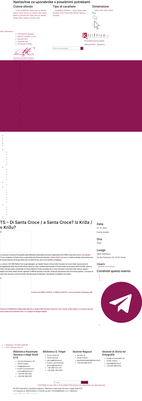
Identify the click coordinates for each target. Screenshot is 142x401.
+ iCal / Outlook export (13, 347)
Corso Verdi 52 (53, 355)
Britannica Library (28, 89)
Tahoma (82, 13)
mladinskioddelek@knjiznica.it (88, 360)
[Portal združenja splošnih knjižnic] (95, 36)
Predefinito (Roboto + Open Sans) (68, 10)
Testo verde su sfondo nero (29, 18)
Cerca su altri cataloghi (26, 116)
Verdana (56, 15)
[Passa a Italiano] (101, 44)
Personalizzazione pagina (94, 41)
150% (106, 10)
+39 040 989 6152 (113, 366)
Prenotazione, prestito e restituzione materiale (40, 69)
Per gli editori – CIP (29, 76)
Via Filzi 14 (81, 355)
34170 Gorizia (52, 358)
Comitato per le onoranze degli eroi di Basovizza (41, 109)
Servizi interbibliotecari (31, 71)
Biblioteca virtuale (24, 79)
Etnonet (25, 111)
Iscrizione (25, 64)
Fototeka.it (26, 114)
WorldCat (25, 126)
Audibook (25, 86)
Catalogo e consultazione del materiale (37, 66)
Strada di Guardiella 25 (115, 358)
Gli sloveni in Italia (24, 44)
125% (101, 10)
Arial (62, 13)
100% (96, 10)
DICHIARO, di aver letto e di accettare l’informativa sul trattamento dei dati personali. (72, 385)
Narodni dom (22, 39)
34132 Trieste (82, 358)
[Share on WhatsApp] (101, 280)
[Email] (101, 325)
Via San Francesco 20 (26, 361)
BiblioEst (25, 119)
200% (111, 10)
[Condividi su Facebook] (101, 275)
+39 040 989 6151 (24, 376)
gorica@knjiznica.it (54, 360)
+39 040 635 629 (24, 374)
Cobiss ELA (26, 81)
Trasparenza (33, 393)
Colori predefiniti (22, 10)
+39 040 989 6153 (84, 363)
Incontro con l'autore (106, 266)
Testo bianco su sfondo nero (30, 13)
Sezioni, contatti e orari (26, 36)
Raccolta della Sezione (31, 101)
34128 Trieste (111, 361)
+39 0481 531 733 (54, 368)
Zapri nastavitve (6, 31)
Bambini (25, 96)
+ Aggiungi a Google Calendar (16, 345)
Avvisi (19, 129)
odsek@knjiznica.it (113, 363)
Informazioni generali (25, 34)
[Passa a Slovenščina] (89, 44)
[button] (71, 133)
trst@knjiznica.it (23, 366)
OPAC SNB (26, 124)
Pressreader (26, 84)
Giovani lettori (23, 94)
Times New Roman (71, 13)
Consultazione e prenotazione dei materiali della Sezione (44, 104)
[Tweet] (101, 277)
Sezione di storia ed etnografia (29, 99)
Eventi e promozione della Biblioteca (36, 74)
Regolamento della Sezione (32, 106)
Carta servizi (22, 61)
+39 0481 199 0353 (55, 370)
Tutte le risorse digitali (30, 91)
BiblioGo (25, 121)
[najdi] (81, 48)
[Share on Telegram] (121, 302)
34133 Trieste (22, 364)
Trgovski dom (22, 41)
